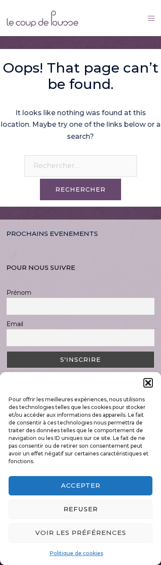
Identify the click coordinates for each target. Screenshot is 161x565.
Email (14, 324)
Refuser (81, 509)
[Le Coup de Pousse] (42, 17)
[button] (148, 383)
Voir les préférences (80, 532)
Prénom (18, 292)
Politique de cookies (76, 553)
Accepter (80, 485)
